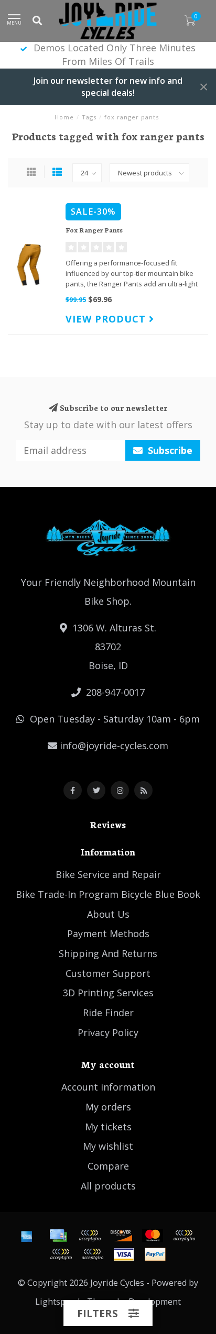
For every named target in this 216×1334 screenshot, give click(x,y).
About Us (108, 914)
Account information (108, 1087)
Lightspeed (57, 1301)
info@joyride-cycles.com (114, 745)
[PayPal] (184, 1235)
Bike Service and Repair (108, 874)
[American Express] (27, 1235)
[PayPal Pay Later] (61, 1254)
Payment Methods (108, 933)
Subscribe (168, 450)
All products (108, 1186)
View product (107, 319)
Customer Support (108, 973)
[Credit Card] (58, 1235)
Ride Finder (108, 1012)
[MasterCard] (152, 1235)
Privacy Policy (108, 1032)
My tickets (108, 1126)
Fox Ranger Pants (94, 229)
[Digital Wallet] (90, 1235)
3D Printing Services (108, 992)
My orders (108, 1106)
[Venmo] (92, 1254)
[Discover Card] (121, 1235)
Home (64, 117)
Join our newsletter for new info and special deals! (108, 86)
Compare (108, 1166)
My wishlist (108, 1146)
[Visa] (124, 1254)
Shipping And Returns (108, 953)
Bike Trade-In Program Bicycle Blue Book (108, 894)
